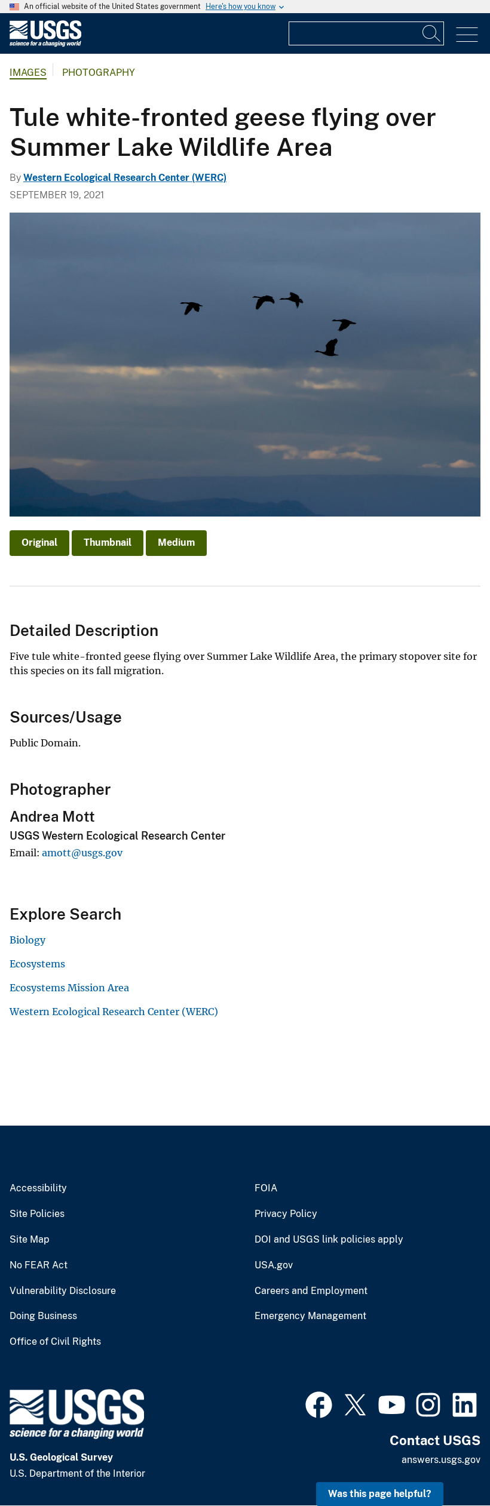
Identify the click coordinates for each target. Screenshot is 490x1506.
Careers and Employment (311, 1291)
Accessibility (38, 1188)
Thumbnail (107, 542)
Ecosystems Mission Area (69, 988)
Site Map (30, 1239)
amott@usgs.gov (82, 853)
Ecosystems (37, 964)
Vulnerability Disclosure (63, 1291)
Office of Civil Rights (55, 1341)
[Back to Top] (446, 1462)
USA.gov (274, 1265)
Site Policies (37, 1214)
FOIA (266, 1188)
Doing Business (43, 1316)
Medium (176, 542)
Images (28, 72)
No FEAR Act (39, 1265)
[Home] (45, 44)
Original (39, 542)
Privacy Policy (286, 1214)
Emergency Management (310, 1316)
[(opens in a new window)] (319, 1403)
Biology (27, 940)
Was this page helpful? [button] (379, 1493)
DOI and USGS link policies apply (329, 1239)
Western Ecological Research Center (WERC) (124, 177)
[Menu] (467, 35)
